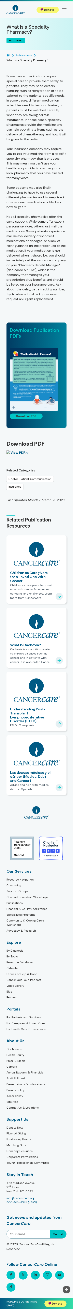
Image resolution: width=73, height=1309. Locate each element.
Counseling (13, 885)
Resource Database (19, 962)
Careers (11, 1066)
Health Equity (15, 1055)
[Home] (15, 9)
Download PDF (26, 416)
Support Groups (17, 891)
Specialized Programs (20, 914)
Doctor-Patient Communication (30, 479)
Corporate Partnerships (22, 1157)
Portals (13, 1009)
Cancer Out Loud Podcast (23, 980)
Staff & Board (15, 1078)
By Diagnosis (14, 950)
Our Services (19, 871)
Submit (58, 1234)
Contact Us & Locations (22, 1107)
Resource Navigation (20, 879)
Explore (13, 942)
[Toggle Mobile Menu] (64, 9)
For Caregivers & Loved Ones (25, 1023)
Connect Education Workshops (27, 897)
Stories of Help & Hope (21, 974)
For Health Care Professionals (26, 1029)
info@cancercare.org (20, 1198)
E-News (11, 997)
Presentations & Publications (25, 1084)
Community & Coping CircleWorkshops (25, 923)
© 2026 (30, 1246)
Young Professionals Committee (27, 1162)
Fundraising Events (18, 1139)
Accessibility (14, 1096)
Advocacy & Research (21, 930)
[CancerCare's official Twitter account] (23, 1275)
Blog (9, 991)
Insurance (15, 486)
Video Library (15, 986)
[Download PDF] (36, 379)
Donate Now (14, 1127)
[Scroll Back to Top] (66, 1289)
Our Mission (14, 1049)
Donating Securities (19, 1151)
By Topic (12, 956)
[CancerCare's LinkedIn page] (35, 1275)
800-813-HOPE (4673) (21, 1202)
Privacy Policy (15, 1090)
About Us (15, 1040)
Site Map (12, 1102)
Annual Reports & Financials (24, 1072)
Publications (14, 903)
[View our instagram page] (47, 1275)
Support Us (17, 1119)
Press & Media (16, 1061)
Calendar (12, 968)
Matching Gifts (16, 1145)
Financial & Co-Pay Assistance (26, 909)
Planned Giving (16, 1133)
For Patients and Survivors (23, 1017)
